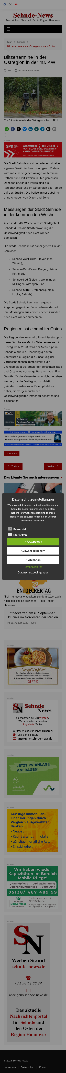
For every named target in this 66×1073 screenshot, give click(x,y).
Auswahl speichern (33, 550)
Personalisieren (33, 566)
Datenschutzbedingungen (33, 572)
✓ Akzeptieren (33, 541)
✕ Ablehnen (33, 560)
